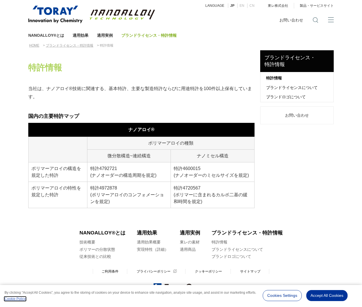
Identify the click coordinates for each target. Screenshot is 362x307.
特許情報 (274, 78)
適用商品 (188, 249)
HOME (34, 45)
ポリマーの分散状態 (97, 249)
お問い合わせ (291, 20)
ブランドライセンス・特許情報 (149, 35)
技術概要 (87, 242)
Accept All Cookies (327, 295)
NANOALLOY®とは (46, 35)
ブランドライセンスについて (292, 87)
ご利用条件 (110, 271)
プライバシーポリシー (154, 271)
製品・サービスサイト (317, 6)
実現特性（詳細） (153, 249)
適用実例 (105, 35)
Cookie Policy (15, 299)
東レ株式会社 (278, 6)
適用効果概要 (149, 242)
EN (242, 6)
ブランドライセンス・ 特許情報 (289, 61)
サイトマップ (250, 271)
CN (252, 6)
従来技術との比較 (95, 256)
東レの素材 (190, 242)
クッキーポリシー (208, 271)
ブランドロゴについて (286, 97)
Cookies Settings (282, 295)
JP (232, 6)
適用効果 (81, 35)
